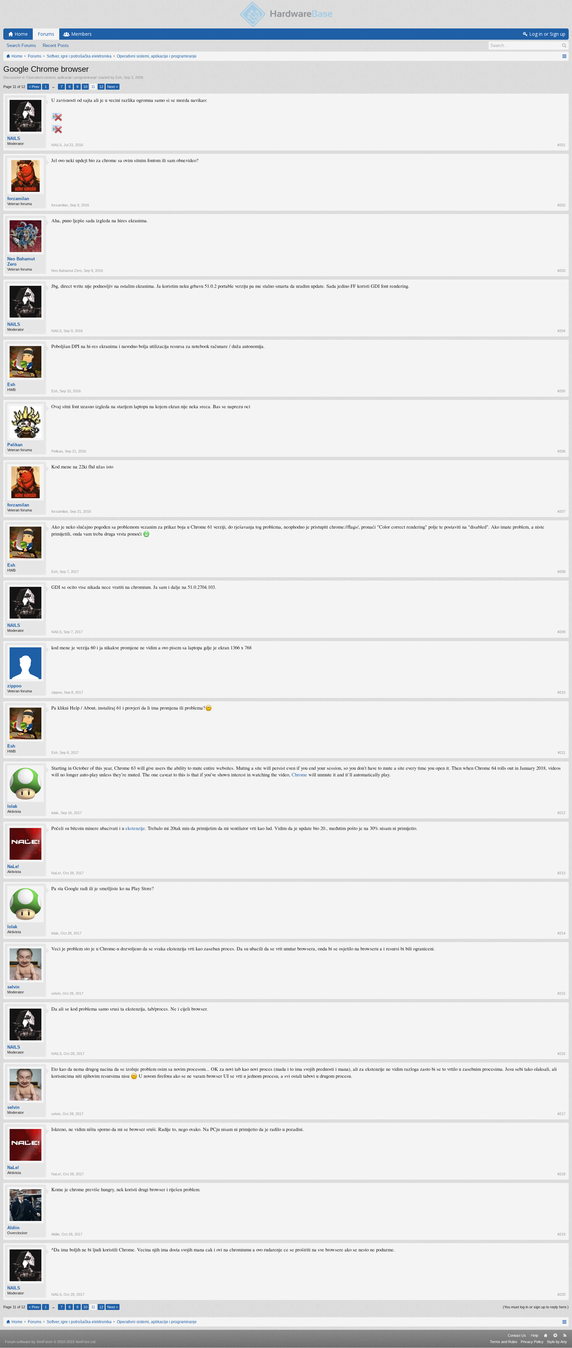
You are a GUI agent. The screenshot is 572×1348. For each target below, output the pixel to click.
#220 (561, 1294)
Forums (46, 34)
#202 (561, 205)
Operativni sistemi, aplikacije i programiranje (61, 77)
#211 (561, 753)
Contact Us (517, 1335)
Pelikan (15, 444)
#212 (561, 813)
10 (85, 87)
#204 (561, 331)
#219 (561, 1234)
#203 (561, 271)
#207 (561, 511)
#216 (561, 1054)
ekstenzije (135, 828)
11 (93, 87)
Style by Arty (557, 1342)
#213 (561, 873)
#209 (561, 632)
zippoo (14, 685)
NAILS (13, 138)
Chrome (299, 774)
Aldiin (13, 1227)
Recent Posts (56, 45)
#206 (561, 451)
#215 (561, 993)
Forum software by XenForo (50, 1342)
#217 (561, 1114)
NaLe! (13, 866)
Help (534, 1335)
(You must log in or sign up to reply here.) (536, 1307)
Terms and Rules (503, 1342)
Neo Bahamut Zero (21, 261)
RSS (564, 1335)
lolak (12, 806)
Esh (119, 77)
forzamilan (18, 198)
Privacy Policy (532, 1342)
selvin (13, 986)
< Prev (34, 87)
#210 (561, 692)
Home (545, 1335)
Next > (112, 87)
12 (101, 87)
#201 (561, 145)
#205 (561, 391)
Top (555, 1335)
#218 (561, 1174)
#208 (561, 572)
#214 (561, 933)
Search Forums (21, 45)
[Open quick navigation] (564, 56)
